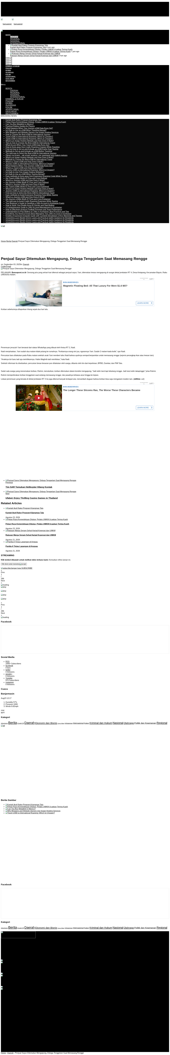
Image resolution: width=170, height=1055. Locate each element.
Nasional (118, 722)
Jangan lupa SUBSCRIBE (21, 568)
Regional (162, 722)
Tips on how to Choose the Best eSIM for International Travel (30, 143)
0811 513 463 (80, 949)
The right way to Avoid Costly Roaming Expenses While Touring (32, 201)
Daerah (26, 264)
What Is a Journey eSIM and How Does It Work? (25, 180)
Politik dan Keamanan (145, 723)
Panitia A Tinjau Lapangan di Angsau (22, 546)
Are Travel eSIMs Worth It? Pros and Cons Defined (26, 178)
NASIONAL (15, 41)
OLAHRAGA (10, 72)
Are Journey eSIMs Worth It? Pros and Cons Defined (27, 182)
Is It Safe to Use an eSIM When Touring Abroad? (25, 174)
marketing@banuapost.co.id (85, 951)
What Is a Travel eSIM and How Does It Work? (24, 162)
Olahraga (129, 723)
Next (7, 494)
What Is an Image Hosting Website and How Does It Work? (30, 141)
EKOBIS (8, 70)
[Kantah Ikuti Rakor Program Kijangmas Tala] (29, 45)
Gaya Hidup (61, 723)
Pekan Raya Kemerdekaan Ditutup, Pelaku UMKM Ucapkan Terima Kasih (40, 51)
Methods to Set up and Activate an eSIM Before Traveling (29, 151)
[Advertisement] (43, 35)
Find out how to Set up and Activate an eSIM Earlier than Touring (32, 149)
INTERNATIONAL (17, 43)
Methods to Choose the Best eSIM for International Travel (29, 159)
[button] (85, 571)
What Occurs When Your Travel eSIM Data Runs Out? (28, 145)
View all (9, 58)
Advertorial (4, 723)
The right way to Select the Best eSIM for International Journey (31, 153)
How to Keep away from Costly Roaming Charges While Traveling (33, 147)
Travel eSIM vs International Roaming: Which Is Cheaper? (29, 137)
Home (3, 1053)
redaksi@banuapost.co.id (97, 949)
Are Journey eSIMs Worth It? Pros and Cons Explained (28, 199)
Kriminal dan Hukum (101, 723)
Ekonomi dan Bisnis (46, 723)
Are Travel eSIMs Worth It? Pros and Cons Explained (27, 187)
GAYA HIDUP (10, 78)
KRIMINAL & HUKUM (12, 66)
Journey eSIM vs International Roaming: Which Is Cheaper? (30, 164)
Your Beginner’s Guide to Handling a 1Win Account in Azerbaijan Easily (35, 203)
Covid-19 (20, 723)
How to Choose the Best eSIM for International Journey (28, 134)
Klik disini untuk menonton (11, 564)
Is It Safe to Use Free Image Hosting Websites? (25, 172)
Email (8, 266)
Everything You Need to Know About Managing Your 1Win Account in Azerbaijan (38, 214)
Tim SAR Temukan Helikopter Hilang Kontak (29, 487)
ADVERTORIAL (11, 76)
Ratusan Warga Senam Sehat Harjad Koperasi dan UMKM (34, 56)
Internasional (78, 723)
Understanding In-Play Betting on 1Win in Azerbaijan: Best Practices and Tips (37, 212)
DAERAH (14, 91)
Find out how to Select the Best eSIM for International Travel (30, 193)
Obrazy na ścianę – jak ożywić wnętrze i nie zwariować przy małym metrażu (36, 155)
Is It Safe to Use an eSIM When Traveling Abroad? (26, 130)
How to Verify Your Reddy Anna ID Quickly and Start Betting (30, 205)
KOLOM (8, 74)
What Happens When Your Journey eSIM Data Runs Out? (29, 128)
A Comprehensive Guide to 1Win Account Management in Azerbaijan (34, 207)
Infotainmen (69, 723)
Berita (12, 723)
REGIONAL (15, 93)
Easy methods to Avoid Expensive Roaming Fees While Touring (32, 195)
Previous (9, 483)
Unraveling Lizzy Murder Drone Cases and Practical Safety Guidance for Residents (40, 218)
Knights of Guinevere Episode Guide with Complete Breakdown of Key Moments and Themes (44, 216)
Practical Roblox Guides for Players (20, 126)
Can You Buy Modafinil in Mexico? (20, 124)
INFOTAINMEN (10, 81)
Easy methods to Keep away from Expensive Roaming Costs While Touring (36, 176)
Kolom (86, 723)
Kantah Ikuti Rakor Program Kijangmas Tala (28, 47)
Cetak (3, 266)
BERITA (9, 88)
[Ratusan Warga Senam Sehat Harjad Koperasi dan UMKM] (35, 54)
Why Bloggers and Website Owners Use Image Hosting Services (32, 132)
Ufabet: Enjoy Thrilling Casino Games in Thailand (32, 498)
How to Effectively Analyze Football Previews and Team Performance (34, 209)
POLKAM (9, 68)
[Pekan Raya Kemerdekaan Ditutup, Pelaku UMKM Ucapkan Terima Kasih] (41, 49)
